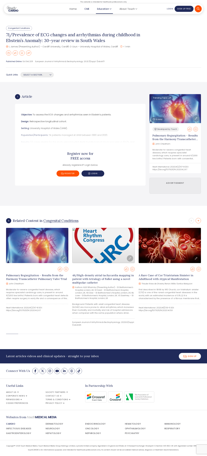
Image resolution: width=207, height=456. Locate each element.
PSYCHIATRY (132, 433)
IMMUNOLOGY (172, 423)
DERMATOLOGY (54, 423)
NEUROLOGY (53, 428)
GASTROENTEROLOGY (18, 433)
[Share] (8, 53)
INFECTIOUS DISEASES (18, 428)
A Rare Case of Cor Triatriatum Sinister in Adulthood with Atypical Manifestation (166, 277)
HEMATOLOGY (133, 423)
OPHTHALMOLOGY (135, 428)
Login (170, 8)
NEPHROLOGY (93, 433)
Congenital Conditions (19, 28)
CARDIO (10, 423)
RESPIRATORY (172, 428)
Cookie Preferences (17, 403)
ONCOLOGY (92, 428)
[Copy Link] (28, 53)
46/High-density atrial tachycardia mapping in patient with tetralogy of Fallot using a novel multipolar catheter (103, 279)
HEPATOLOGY (53, 433)
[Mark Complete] (15, 53)
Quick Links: (12, 74)
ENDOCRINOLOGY (95, 423)
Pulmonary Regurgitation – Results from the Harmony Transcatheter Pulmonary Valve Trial (175, 139)
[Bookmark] (22, 53)
